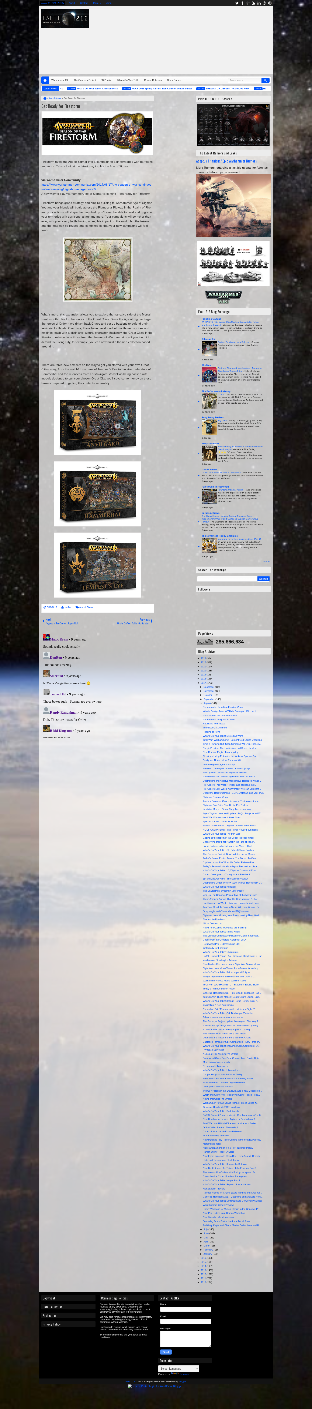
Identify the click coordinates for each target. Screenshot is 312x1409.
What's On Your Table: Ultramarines (221, 1070)
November (209, 691)
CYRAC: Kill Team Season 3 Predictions (221, 472)
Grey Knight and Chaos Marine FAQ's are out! (226, 911)
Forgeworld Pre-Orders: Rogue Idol (221, 944)
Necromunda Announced (215, 1066)
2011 (204, 1278)
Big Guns (223, 420)
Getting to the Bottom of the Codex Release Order (228, 838)
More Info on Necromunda (216, 1062)
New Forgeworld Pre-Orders (217, 1099)
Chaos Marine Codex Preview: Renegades (225, 1176)
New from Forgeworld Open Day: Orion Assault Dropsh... (232, 1156)
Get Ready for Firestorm (60, 106)
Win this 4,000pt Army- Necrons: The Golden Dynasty (230, 1025)
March (207, 1245)
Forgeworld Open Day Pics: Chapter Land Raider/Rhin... (232, 1058)
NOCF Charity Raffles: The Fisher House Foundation (230, 829)
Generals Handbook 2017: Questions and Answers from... (233, 1196)
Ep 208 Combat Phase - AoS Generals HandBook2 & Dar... (233, 956)
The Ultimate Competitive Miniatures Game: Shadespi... (231, 935)
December (209, 687)
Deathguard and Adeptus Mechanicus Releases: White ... (232, 781)
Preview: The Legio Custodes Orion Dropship (226, 768)
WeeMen (206, 365)
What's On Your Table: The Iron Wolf (221, 833)
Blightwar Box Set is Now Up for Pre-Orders (225, 805)
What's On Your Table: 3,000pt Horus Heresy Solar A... (231, 1001)
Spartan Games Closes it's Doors (220, 821)
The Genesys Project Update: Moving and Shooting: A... (231, 1021)
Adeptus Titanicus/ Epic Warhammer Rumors (226, 161)
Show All (266, 561)
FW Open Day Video (213, 1050)
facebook (242, 3)
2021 (204, 666)
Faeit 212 (130, 1381)
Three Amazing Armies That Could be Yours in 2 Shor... (231, 899)
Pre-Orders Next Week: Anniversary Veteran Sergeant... (232, 789)
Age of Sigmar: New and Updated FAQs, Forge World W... (232, 813)
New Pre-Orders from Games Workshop (224, 1213)
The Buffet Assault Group (216, 391)
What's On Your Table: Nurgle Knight (221, 931)
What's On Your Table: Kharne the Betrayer (225, 1164)
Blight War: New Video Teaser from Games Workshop (230, 968)
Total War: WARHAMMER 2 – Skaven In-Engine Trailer (231, 984)
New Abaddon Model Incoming (218, 1217)
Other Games (174, 80)
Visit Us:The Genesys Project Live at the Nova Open (230, 895)
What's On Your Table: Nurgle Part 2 (221, 1180)
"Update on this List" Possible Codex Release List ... (229, 862)
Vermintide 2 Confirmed (215, 727)
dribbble (264, 3)
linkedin (259, 3)
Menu (108, 3)
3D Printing (106, 80)
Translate (184, 1374)
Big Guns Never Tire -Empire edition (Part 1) (239, 539)
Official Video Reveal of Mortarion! (220, 1127)
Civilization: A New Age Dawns (218, 1005)
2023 (204, 658)
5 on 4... (222, 394)
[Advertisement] (214, 39)
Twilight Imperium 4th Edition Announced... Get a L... (229, 976)
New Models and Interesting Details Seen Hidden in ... (230, 776)
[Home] (44, 98)
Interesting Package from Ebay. (219, 764)
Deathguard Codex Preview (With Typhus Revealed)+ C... (232, 882)
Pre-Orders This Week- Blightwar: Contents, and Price (231, 903)
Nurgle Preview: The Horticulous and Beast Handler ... (231, 748)
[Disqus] (97, 685)
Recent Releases (153, 80)
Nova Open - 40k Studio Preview (220, 715)
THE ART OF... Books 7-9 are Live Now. (196, 88)
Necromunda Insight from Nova (219, 719)
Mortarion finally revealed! (216, 1135)
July (206, 1229)
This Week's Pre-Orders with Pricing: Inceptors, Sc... (230, 1172)
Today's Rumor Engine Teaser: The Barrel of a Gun (229, 858)
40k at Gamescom (212, 923)
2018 (204, 678)
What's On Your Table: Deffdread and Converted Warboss (233, 1200)
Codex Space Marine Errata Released (222, 1131)
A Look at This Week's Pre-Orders (220, 1054)
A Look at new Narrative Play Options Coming (226, 1029)
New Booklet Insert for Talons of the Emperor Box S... (230, 1168)
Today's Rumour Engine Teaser (219, 988)
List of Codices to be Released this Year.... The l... (228, 846)
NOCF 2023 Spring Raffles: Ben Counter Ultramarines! (130, 88)
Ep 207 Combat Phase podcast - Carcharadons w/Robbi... (233, 1115)
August (207, 703)
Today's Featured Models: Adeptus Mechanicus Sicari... (231, 866)
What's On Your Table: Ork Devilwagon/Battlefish (228, 1013)
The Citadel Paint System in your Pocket (223, 890)
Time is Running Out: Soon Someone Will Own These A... (232, 744)
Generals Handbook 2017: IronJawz (221, 1107)
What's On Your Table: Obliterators (221, 952)
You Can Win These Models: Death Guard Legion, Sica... (232, 997)
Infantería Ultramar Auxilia (231, 490)
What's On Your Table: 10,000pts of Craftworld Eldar (229, 870)
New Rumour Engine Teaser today (220, 752)
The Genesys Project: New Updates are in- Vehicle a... (231, 854)
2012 (204, 1274)
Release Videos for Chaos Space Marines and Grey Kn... (232, 1192)
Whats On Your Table (128, 80)
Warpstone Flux (210, 443)
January (208, 1254)
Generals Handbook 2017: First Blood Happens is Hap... (232, 993)
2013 (204, 1270)
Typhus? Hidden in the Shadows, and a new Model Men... (232, 1090)
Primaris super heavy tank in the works (223, 1017)
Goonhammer (209, 469)
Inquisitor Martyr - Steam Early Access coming (227, 809)
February (209, 1249)
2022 (204, 662)
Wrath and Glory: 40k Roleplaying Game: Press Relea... (231, 1095)
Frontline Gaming (211, 319)
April (206, 1241)
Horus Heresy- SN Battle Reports (249, 88)
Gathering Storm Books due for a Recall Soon (226, 1221)
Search (265, 80)
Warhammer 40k (60, 80)
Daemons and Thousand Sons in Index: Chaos (227, 1037)
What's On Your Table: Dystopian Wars (223, 736)
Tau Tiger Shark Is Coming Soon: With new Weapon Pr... (232, 907)
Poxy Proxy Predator (213, 417)
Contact (84, 3)
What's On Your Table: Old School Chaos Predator (229, 850)
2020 (204, 670)
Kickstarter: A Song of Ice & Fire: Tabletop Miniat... (228, 1147)
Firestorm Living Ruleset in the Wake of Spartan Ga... (230, 756)
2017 (204, 683)
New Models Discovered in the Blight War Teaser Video (231, 964)
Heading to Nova (211, 732)
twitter (237, 3)
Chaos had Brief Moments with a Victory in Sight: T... (230, 1009)
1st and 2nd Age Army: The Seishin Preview (225, 878)
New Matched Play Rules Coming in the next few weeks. (232, 1139)
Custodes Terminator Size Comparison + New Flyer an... (232, 1042)
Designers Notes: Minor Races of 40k (222, 760)
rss (253, 3)
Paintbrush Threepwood (215, 486)
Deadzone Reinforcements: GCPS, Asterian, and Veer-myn (233, 793)
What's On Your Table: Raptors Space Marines (227, 1184)
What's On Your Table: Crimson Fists (65, 88)
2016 (204, 1258)
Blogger (183, 1381)
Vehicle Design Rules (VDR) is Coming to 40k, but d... (230, 711)
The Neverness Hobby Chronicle (220, 536)
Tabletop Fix (208, 339)
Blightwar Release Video (215, 797)
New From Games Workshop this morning (224, 927)
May (206, 1237)
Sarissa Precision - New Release (234, 342)
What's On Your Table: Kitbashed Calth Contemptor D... (231, 1046)
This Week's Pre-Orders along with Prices (224, 1033)
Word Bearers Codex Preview (218, 1205)
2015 (204, 1262)
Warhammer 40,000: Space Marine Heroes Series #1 (230, 1103)
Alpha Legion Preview (214, 1188)
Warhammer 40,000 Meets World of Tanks (224, 980)
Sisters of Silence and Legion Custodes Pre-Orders (229, 825)
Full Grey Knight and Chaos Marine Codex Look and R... (232, 1225)
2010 (204, 1282)
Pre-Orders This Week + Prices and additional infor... (230, 785)
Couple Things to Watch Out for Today (222, 1074)
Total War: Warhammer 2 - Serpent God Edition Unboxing (232, 740)
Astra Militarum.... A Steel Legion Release (224, 1082)
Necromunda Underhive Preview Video (223, 707)
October (208, 695)
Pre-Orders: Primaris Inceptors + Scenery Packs (228, 1078)
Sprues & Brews (210, 513)
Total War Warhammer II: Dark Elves (222, 817)
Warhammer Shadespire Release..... (221, 960)
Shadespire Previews (214, 919)
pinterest (270, 3)
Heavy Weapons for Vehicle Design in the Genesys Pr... (231, 1209)
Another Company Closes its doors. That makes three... (231, 801)
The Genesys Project (85, 80)
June (206, 1233)
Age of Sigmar (86, 607)
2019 (204, 674)
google (248, 3)
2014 (204, 1266)
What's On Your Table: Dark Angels (221, 1111)
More (95, 3)
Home (45, 80)
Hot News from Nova (214, 723)
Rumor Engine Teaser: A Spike (218, 1152)
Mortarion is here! (212, 1143)
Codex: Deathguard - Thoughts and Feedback (226, 874)
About (72, 3)
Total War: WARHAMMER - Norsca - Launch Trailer (229, 1123)
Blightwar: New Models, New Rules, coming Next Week (231, 915)
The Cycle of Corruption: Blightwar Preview (225, 772)
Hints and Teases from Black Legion (221, 1160)
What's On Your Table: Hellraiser (219, 886)
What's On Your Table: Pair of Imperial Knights (226, 972)
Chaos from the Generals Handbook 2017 (224, 939)
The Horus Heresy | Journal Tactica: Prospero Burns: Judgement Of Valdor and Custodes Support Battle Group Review (230, 519)
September (209, 699)
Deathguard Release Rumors (218, 1086)
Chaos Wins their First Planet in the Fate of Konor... (229, 842)
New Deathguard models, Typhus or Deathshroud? (229, 1119)
